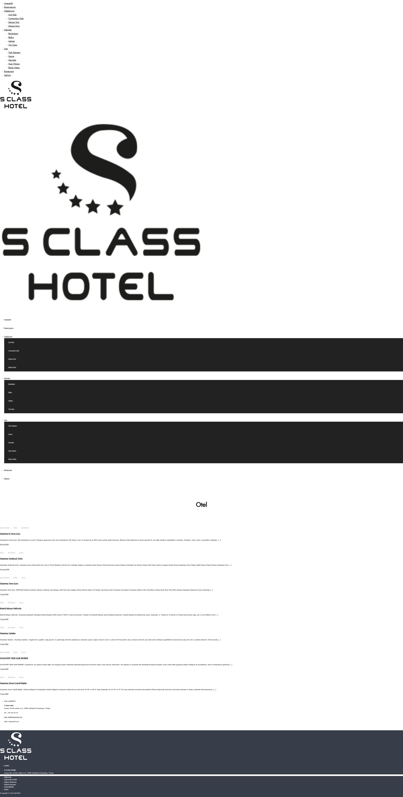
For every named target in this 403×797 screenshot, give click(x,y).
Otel (15, 527)
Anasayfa (8, 3)
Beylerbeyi (13, 34)
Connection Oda (16, 19)
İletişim (7, 75)
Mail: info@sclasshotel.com (13, 717)
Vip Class (12, 45)
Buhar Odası (14, 68)
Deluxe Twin (13, 22)
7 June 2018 (4, 594)
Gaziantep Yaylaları (8, 633)
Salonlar (8, 30)
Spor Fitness (14, 64)
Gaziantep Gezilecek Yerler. (11, 559)
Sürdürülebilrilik (9, 787)
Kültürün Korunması (10, 784)
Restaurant (9, 71)
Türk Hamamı (14, 53)
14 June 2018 (4, 569)
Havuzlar (12, 60)
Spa (6, 49)
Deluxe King (14, 26)
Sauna (11, 56)
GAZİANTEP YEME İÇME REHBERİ (14, 658)
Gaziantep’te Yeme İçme (10, 534)
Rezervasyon (10, 7)
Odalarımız (9, 11)
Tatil (21, 552)
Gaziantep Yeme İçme (9, 584)
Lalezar (11, 41)
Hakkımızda (7, 777)
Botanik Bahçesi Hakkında (10, 608)
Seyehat (25, 527)
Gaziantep (5, 527)
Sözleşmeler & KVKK (10, 779)
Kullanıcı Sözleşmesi (10, 782)
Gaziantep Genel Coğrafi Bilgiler (13, 683)
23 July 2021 (4, 544)
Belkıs (11, 37)
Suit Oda (12, 15)
